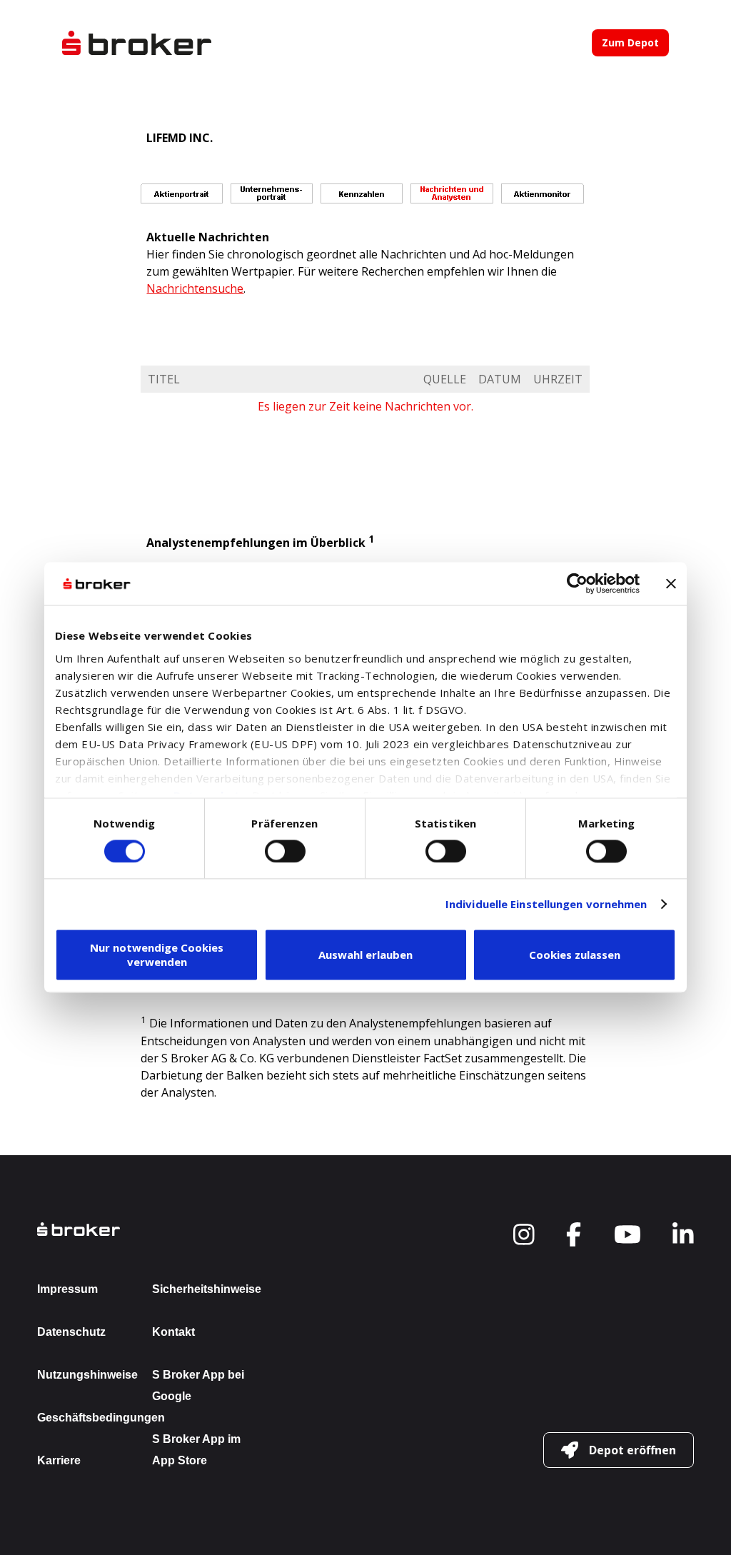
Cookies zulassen (574, 955)
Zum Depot (630, 42)
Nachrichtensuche (194, 288)
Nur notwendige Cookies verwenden (156, 955)
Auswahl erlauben (365, 955)
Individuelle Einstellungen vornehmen (546, 904)
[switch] (285, 851)
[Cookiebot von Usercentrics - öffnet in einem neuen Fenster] (577, 583)
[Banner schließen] (671, 583)
